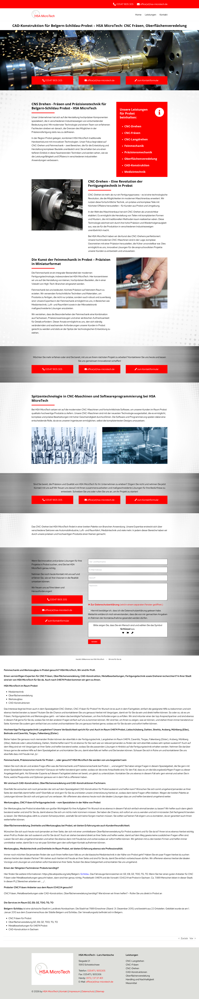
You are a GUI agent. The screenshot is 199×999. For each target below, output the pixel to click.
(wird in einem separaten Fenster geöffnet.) (127, 604)
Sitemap (100, 991)
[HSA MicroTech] (43, 11)
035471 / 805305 (96, 970)
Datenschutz (88, 991)
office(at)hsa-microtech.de (99, 981)
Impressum (74, 991)
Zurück (184, 938)
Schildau (84, 873)
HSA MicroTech (50, 991)
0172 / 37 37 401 (94, 978)
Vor (191, 938)
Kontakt (63, 991)
